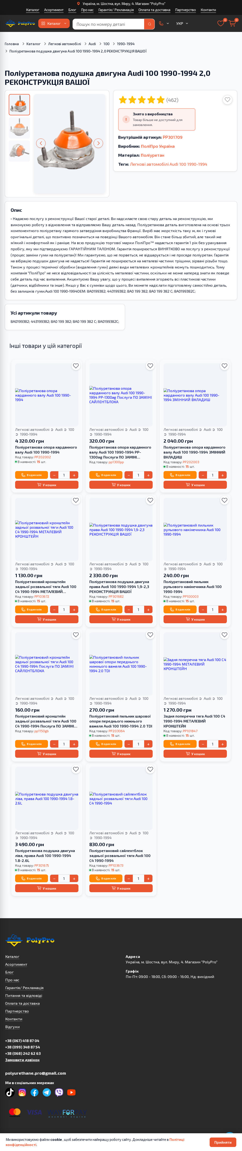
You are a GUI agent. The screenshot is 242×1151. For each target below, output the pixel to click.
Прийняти (223, 1142)
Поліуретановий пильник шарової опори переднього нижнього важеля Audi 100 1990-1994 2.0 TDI (120, 721)
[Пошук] (149, 24)
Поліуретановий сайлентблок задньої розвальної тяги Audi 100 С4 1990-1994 (120, 855)
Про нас (87, 10)
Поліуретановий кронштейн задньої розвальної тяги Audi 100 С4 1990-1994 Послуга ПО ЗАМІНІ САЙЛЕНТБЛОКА (45, 721)
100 (106, 44)
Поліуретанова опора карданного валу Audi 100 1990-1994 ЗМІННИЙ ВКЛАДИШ (194, 452)
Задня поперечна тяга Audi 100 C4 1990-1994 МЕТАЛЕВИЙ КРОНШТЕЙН (194, 721)
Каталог (32, 10)
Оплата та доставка (154, 10)
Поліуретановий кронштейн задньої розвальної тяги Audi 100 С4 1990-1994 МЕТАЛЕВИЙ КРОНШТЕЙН (45, 586)
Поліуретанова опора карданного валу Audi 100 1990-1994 (46, 449)
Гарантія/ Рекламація (116, 10)
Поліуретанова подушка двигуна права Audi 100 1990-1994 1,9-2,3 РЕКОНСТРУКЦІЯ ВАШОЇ (119, 586)
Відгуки (12, 1026)
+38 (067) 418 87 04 (22, 1040)
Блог (72, 10)
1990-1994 (125, 44)
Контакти (208, 10)
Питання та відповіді (23, 995)
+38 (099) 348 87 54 (22, 1047)
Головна (12, 44)
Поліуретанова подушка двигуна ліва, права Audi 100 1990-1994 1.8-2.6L (45, 855)
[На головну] (20, 23)
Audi (92, 44)
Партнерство (185, 10)
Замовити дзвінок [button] (22, 1059)
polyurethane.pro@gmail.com (35, 1073)
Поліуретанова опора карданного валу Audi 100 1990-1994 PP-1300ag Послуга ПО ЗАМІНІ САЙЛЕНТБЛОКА (120, 452)
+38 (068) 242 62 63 (23, 1053)
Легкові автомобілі (64, 44)
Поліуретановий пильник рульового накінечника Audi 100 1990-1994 (193, 586)
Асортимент (54, 10)
